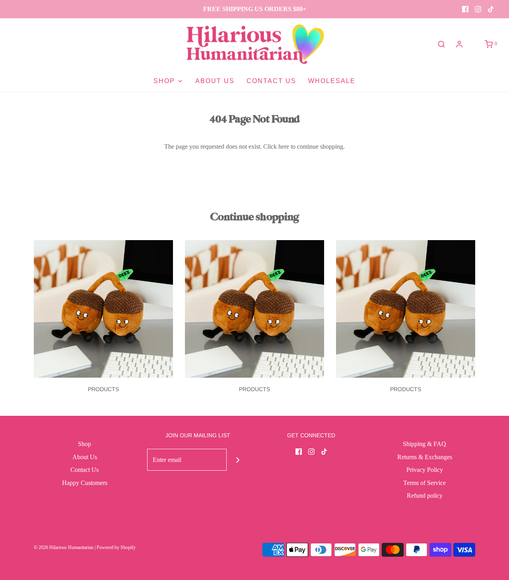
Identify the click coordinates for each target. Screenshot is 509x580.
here (283, 146)
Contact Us (271, 81)
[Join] (238, 460)
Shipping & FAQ (424, 443)
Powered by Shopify (116, 547)
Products (103, 389)
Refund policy (425, 495)
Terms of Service (424, 482)
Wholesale (332, 81)
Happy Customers (84, 482)
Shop (84, 443)
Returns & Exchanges (424, 457)
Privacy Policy (424, 469)
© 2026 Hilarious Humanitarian (63, 547)
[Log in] (459, 44)
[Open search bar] (441, 44)
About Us (215, 81)
